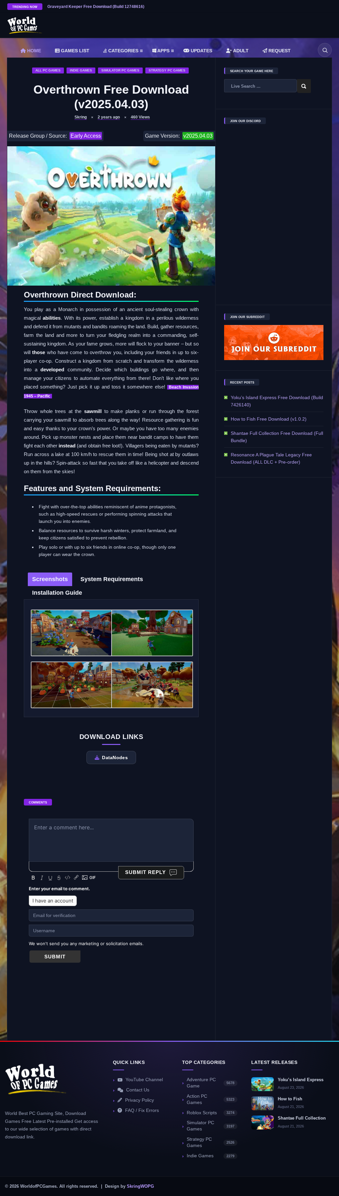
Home (33, 50)
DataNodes (115, 757)
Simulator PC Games (120, 70)
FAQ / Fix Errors (142, 1110)
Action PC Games (210, 1099)
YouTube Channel (144, 1079)
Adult (240, 50)
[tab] (50, 579)
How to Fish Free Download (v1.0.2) (269, 419)
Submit (55, 956)
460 (140, 117)
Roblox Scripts (210, 1112)
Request (279, 50)
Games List (74, 50)
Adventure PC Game (210, 1082)
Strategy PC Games (167, 70)
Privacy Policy (139, 1100)
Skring (80, 117)
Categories (122, 50)
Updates (200, 50)
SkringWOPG (140, 1186)
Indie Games (81, 70)
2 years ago (109, 117)
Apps (163, 50)
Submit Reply (145, 872)
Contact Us (137, 1089)
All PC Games (48, 70)
